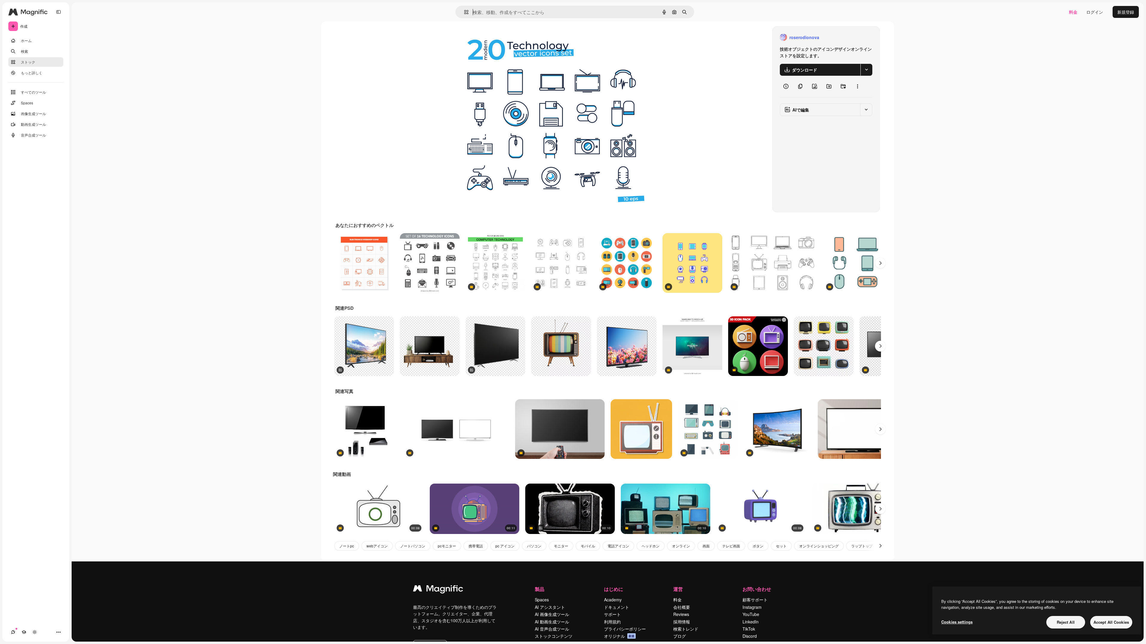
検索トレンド (685, 629)
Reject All (1066, 622)
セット (781, 545)
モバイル (588, 545)
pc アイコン (505, 545)
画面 (706, 545)
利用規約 (612, 622)
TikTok (749, 629)
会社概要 (681, 607)
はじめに (613, 589)
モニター (561, 545)
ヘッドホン (651, 545)
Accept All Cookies (1111, 622)
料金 (1073, 12)
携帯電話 (476, 545)
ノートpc (346, 545)
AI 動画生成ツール (552, 622)
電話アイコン (618, 545)
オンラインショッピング (819, 545)
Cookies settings (957, 622)
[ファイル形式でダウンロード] (866, 70)
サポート (612, 614)
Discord (750, 636)
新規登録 (1125, 12)
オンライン (681, 545)
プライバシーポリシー (625, 629)
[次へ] (880, 263)
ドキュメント (616, 607)
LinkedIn (751, 622)
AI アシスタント (550, 607)
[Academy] (24, 632)
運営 (678, 589)
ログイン (1094, 12)
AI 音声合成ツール (552, 629)
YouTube (751, 614)
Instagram (752, 607)
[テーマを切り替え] (34, 632)
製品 (539, 589)
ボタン (758, 545)
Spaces (542, 600)
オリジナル (482, 37)
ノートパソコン (412, 545)
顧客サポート (755, 600)
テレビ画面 (731, 545)
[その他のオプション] (857, 86)
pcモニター (447, 545)
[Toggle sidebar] (58, 12)
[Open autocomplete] (464, 12)
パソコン (534, 545)
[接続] (13, 632)
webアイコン (377, 545)
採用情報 (681, 622)
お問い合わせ (757, 589)
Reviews (681, 614)
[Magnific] (438, 589)
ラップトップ (862, 545)
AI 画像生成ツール (552, 614)
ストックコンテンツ (553, 636)
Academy (613, 600)
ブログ (679, 636)
